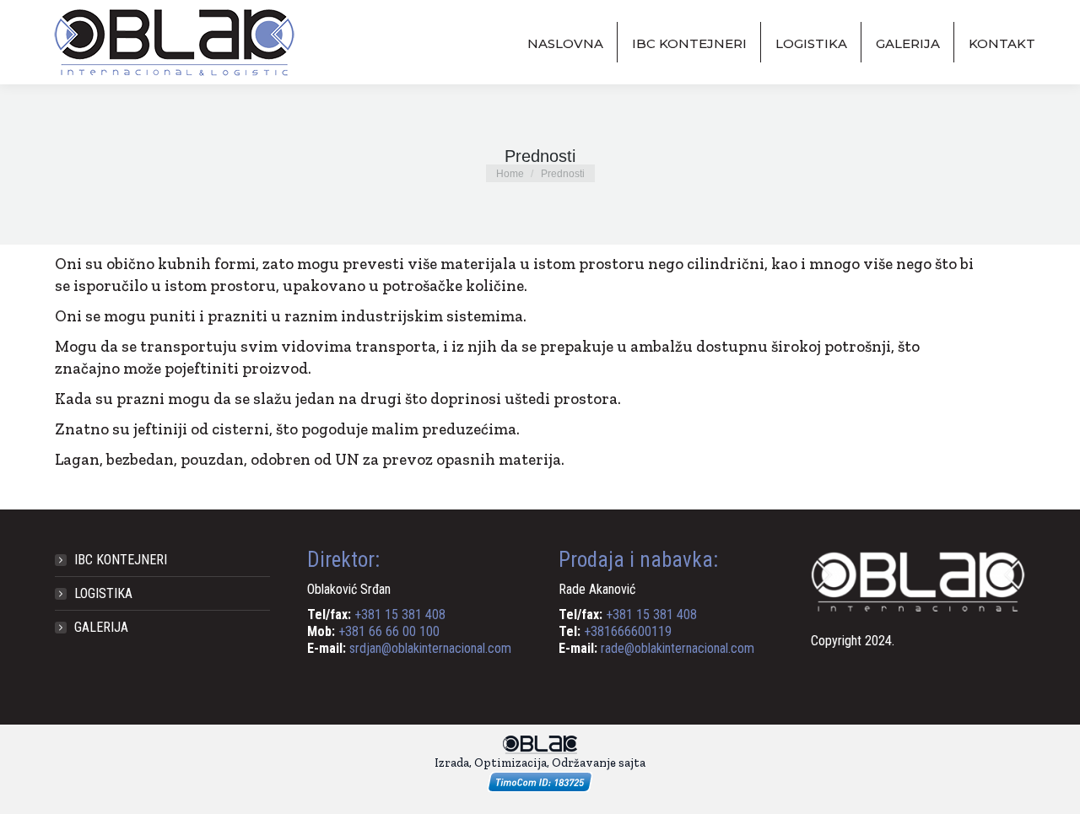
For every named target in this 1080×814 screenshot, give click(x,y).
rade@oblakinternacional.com (677, 648)
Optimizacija (510, 763)
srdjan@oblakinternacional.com (430, 648)
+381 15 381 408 (400, 614)
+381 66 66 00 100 (389, 631)
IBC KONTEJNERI (120, 560)
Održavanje (584, 763)
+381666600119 (628, 631)
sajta (631, 763)
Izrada (452, 763)
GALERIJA (101, 627)
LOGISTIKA (103, 593)
